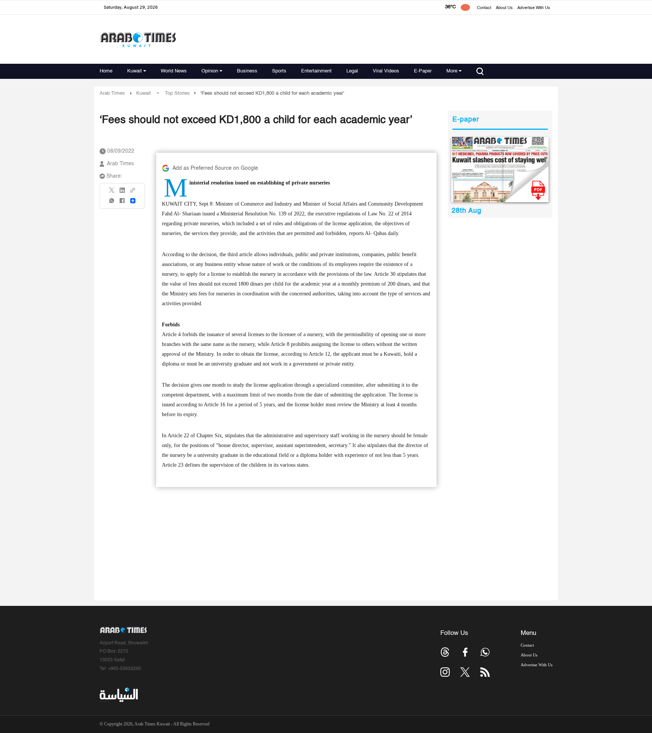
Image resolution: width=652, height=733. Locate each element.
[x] (465, 672)
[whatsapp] (112, 203)
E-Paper (423, 71)
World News (174, 71)
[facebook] (122, 203)
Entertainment (316, 71)
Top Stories (177, 93)
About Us (504, 8)
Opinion (209, 71)
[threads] (445, 652)
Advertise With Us (533, 8)
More (451, 71)
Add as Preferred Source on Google (215, 168)
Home (106, 71)
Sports (279, 71)
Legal (352, 71)
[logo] (138, 39)
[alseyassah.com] (118, 695)
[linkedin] (122, 192)
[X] (112, 192)
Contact (484, 8)
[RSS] (485, 672)
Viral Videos (386, 71)
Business (247, 71)
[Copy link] (133, 192)
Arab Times (112, 93)
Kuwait (134, 71)
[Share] (132, 200)
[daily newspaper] (500, 169)
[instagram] (445, 672)
